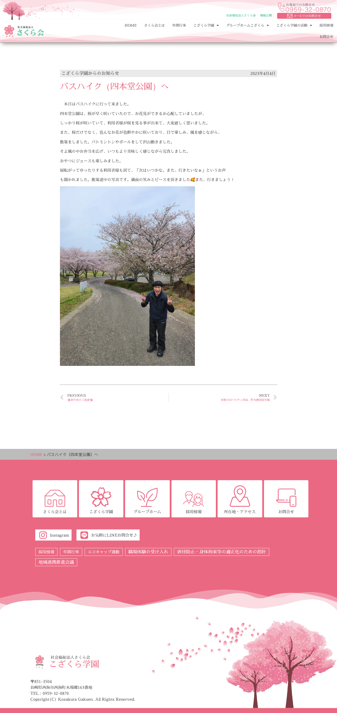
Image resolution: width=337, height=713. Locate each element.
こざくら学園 (203, 25)
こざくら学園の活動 (291, 25)
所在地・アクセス (240, 511)
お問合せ (326, 36)
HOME (131, 25)
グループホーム (147, 511)
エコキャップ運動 (103, 552)
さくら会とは (154, 25)
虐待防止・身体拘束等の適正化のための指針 (221, 552)
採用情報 (326, 25)
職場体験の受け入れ (148, 552)
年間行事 (179, 25)
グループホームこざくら (245, 25)
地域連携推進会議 (56, 562)
